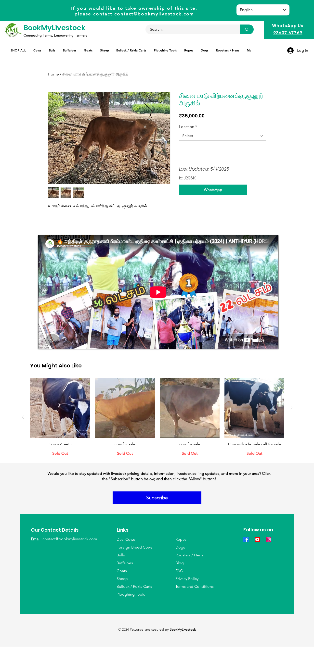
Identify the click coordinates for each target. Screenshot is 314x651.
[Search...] (247, 29)
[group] (157, 417)
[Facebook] (246, 539)
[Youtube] (257, 539)
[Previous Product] (23, 417)
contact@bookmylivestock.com (154, 14)
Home (53, 74)
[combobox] (222, 135)
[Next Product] (291, 408)
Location (188, 126)
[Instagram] (268, 539)
